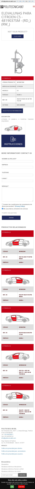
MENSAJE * (5, 186)
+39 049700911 (8, 434)
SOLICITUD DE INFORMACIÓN (12, 111)
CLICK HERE (17, 36)
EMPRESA (5, 165)
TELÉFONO (5, 172)
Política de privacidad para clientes (11, 448)
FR (23, 1)
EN (20, 1)
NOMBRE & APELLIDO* (9, 159)
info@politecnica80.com (8, 1)
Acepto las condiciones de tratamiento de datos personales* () (17, 205)
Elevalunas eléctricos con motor (11, 471)
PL (33, 1)
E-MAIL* (4, 178)
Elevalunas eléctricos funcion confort (12, 469)
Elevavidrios (4, 464)
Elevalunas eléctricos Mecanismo (11, 467)
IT (17, 1)
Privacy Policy (19, 206)
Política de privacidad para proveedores (13, 451)
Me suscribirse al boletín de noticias (15, 209)
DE (30, 1)
